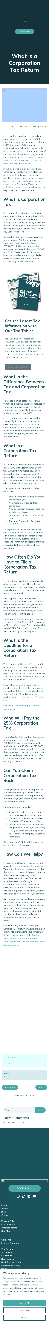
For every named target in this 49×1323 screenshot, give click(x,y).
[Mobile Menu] (25, 20)
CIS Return (6, 1255)
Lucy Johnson (21, 126)
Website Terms (9, 1227)
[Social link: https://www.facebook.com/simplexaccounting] (14, 1196)
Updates (7, 1063)
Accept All (24, 1303)
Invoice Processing (10, 1265)
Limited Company (10, 1243)
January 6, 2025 (39, 126)
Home (4, 1205)
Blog (3, 1211)
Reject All (24, 1318)
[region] (24, 1296)
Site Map (5, 1231)
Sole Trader (7, 1239)
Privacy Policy (8, 1221)
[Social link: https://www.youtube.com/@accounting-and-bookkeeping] (35, 1196)
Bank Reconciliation (11, 1262)
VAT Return (7, 1252)
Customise (24, 1310)
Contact (5, 1215)
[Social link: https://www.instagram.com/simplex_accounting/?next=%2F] (19, 1196)
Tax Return (7, 1249)
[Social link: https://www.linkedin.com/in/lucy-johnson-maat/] (30, 1196)
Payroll (5, 1268)
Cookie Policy (8, 1224)
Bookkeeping (8, 1259)
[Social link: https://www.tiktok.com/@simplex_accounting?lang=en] (24, 1196)
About (4, 1208)
